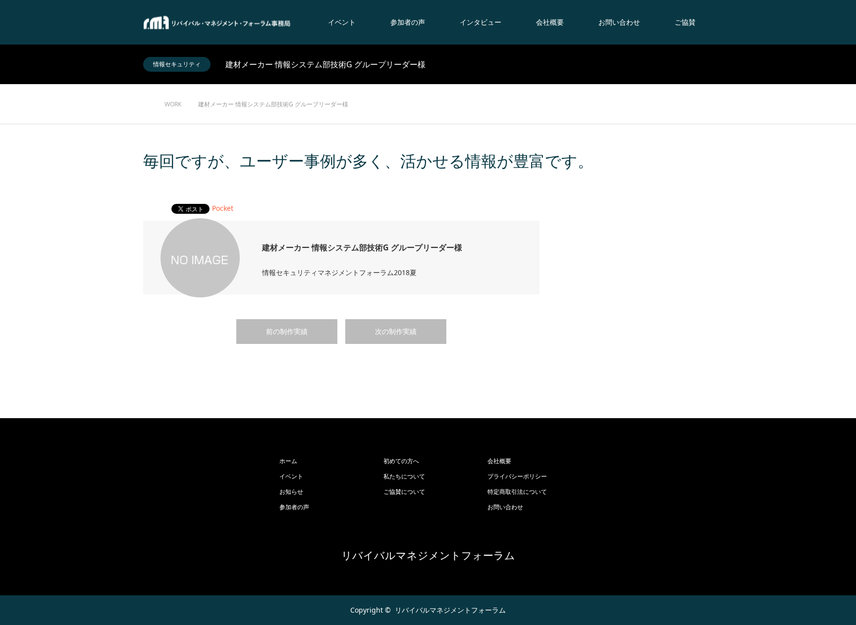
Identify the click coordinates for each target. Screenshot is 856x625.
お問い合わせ (619, 22)
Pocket (222, 208)
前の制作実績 (287, 331)
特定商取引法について (517, 491)
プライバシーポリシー (517, 476)
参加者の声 (407, 22)
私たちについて (404, 476)
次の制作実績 (396, 331)
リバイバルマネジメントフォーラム (428, 555)
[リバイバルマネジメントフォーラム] (217, 22)
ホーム (288, 461)
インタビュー (480, 22)
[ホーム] (146, 88)
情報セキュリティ (177, 64)
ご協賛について (404, 491)
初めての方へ (401, 461)
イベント (342, 22)
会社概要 (550, 22)
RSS (150, 609)
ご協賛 (685, 22)
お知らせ (291, 491)
